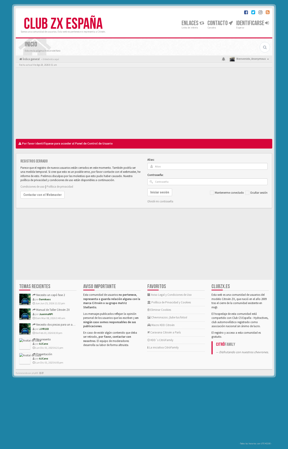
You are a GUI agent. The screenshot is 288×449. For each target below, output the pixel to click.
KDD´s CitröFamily (161, 340)
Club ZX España (63, 24)
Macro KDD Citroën (163, 325)
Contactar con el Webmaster (42, 195)
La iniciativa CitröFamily (163, 347)
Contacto (218, 23)
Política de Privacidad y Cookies (171, 302)
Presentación (44, 354)
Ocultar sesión (259, 193)
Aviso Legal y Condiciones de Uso (171, 295)
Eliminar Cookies (160, 310)
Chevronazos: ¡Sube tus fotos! (169, 317)
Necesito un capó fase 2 (50, 295)
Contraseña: (155, 175)
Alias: (150, 160)
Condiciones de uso (32, 186)
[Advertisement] (144, 104)
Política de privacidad (60, 186)
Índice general (31, 59)
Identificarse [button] (250, 23)
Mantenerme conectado (229, 193)
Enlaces (190, 23)
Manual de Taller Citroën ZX (53, 310)
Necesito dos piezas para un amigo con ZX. (62, 324)
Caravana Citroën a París (165, 332)
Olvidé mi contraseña (160, 201)
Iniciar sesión (159, 192)
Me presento (43, 339)
